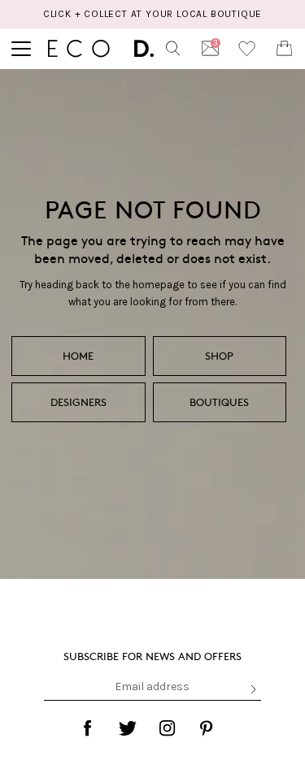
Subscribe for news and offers (152, 656)
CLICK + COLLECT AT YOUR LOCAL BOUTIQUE (152, 13)
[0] (284, 48)
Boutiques (219, 402)
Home (78, 355)
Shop (219, 355)
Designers (78, 402)
